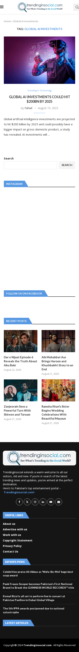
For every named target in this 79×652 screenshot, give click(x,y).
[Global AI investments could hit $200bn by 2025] (39, 60)
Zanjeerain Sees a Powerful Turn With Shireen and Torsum (17, 410)
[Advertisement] (39, 238)
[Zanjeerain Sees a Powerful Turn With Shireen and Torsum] (20, 390)
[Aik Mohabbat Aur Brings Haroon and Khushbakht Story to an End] (58, 341)
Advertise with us (15, 529)
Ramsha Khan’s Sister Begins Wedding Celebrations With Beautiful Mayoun (55, 412)
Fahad (28, 108)
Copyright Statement (17, 540)
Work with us (12, 535)
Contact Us (10, 551)
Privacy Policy (12, 546)
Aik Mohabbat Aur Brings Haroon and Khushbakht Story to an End (57, 363)
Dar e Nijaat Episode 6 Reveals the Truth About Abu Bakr (20, 361)
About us (9, 524)
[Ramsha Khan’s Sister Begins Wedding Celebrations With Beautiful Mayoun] (58, 390)
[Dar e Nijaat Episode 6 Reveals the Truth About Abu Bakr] (20, 341)
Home (7, 21)
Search (9, 158)
